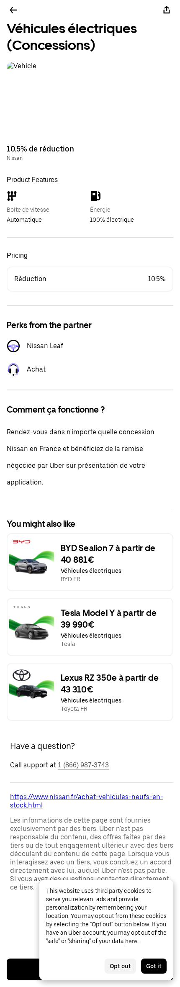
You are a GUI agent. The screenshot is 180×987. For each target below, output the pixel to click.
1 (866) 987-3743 (83, 765)
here (131, 941)
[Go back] (13, 10)
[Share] (167, 10)
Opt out (120, 966)
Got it (154, 966)
